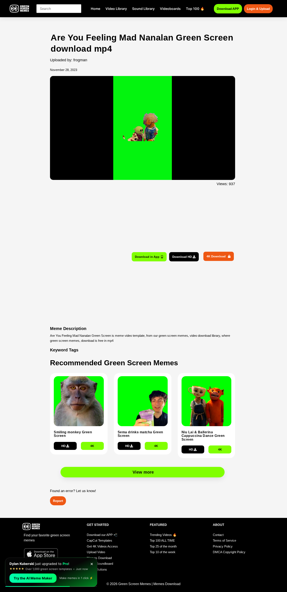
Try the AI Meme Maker (33, 578)
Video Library (116, 9)
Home (95, 9)
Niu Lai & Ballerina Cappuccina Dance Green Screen (203, 435)
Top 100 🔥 (195, 9)
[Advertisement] (27, 116)
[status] (51, 572)
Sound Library (143, 9)
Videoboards (170, 9)
